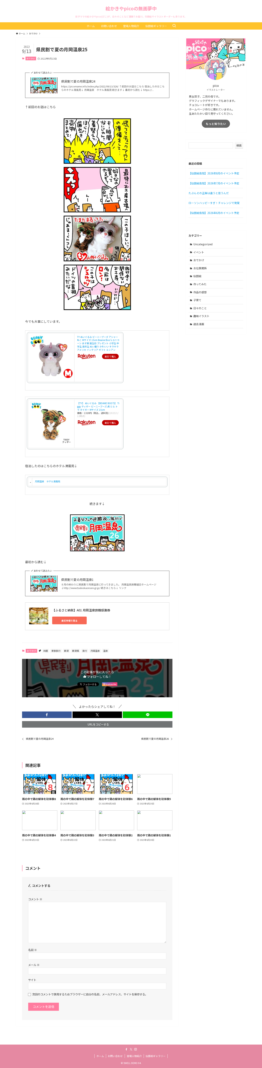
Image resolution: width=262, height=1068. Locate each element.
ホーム (100, 1056)
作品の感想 (200, 292)
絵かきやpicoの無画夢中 (131, 8)
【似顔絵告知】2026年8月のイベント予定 (214, 173)
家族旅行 (56, 650)
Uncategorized (203, 244)
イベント (198, 252)
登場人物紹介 (134, 1056)
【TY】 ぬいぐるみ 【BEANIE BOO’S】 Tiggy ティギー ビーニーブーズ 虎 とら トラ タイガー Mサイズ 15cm (98, 406)
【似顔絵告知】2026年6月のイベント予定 (214, 213)
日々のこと (200, 308)
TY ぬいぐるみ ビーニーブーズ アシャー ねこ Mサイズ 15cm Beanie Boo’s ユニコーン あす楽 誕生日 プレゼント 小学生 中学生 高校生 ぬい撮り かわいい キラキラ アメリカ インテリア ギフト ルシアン (98, 343)
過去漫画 (198, 324)
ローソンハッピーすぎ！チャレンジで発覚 (214, 203)
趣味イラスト (201, 316)
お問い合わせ (115, 1056)
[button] (47, 714)
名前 (32, 950)
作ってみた (200, 284)
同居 (45, 650)
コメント (35, 899)
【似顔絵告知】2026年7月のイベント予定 (214, 183)
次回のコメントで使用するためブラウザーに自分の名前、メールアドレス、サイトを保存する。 (90, 994)
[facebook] (126, 1049)
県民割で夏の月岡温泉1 (77, 579)
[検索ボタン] (174, 26)
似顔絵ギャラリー (156, 1056)
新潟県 (75, 650)
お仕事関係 (200, 268)
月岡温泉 (95, 650)
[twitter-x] (131, 1049)
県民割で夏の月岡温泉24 (78, 81)
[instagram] (135, 1049)
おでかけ (30, 58)
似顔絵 (197, 276)
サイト (32, 980)
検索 (239, 145)
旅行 (84, 650)
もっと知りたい (216, 124)
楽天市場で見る (69, 620)
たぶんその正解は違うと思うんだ (209, 193)
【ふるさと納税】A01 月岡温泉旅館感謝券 (81, 610)
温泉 (105, 650)
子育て (197, 300)
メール (34, 965)
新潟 (66, 650)
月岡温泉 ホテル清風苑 (47, 481)
